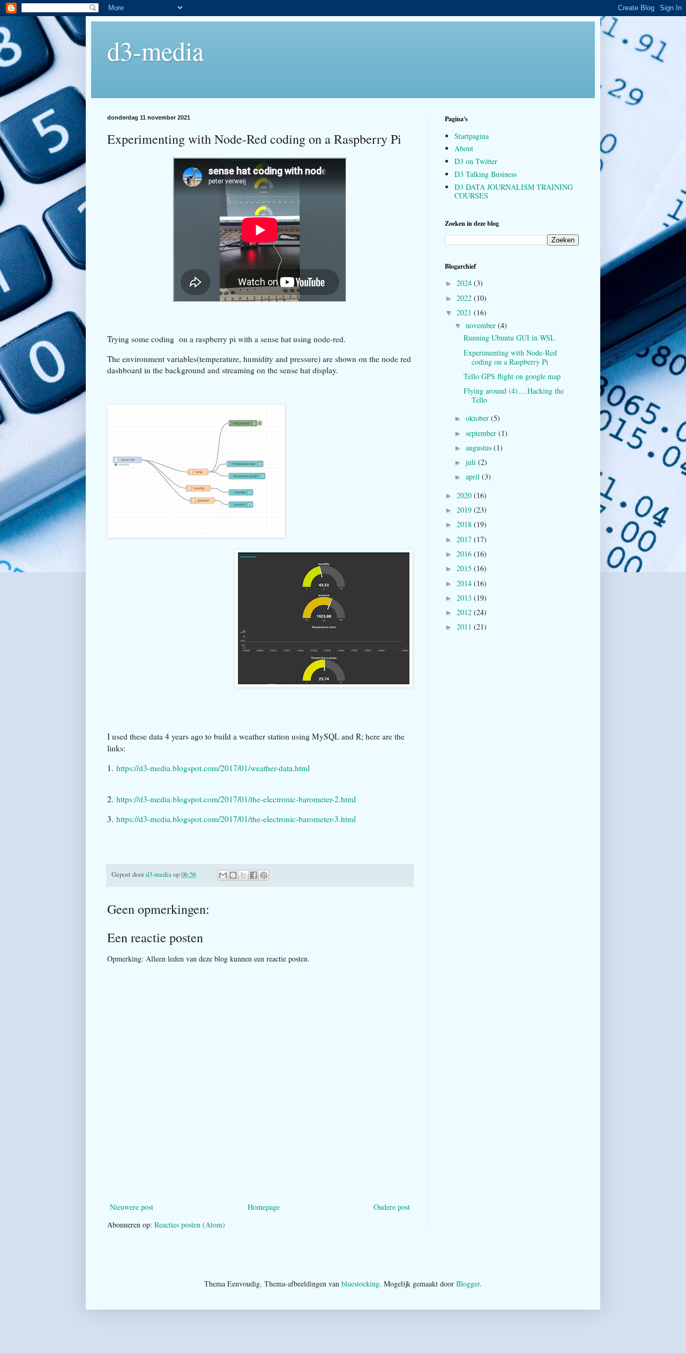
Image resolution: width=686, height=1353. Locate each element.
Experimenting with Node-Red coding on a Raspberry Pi (510, 357)
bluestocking (360, 1283)
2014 (465, 583)
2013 (465, 598)
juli (472, 462)
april (474, 476)
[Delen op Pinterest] (263, 875)
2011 (465, 627)
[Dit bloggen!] (233, 875)
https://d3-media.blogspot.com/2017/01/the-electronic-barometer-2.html (236, 799)
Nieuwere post (131, 1207)
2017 (465, 539)
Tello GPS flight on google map (512, 376)
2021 (465, 312)
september (482, 433)
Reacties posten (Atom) (189, 1224)
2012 (465, 612)
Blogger (468, 1283)
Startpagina (471, 136)
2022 (465, 298)
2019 (465, 510)
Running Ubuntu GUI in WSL (509, 337)
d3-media (155, 50)
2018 (465, 524)
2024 (465, 283)
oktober (478, 418)
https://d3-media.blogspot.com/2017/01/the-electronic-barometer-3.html (236, 819)
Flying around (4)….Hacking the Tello (514, 395)
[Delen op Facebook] (253, 875)
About (463, 148)
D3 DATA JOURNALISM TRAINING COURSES (513, 191)
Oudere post (392, 1207)
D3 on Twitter (475, 161)
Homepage (264, 1207)
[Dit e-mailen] (223, 875)
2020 (465, 495)
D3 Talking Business (485, 174)
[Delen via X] (243, 875)
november (482, 325)
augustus (480, 447)
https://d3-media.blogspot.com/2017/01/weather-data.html (213, 768)
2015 (465, 568)
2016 (465, 554)
